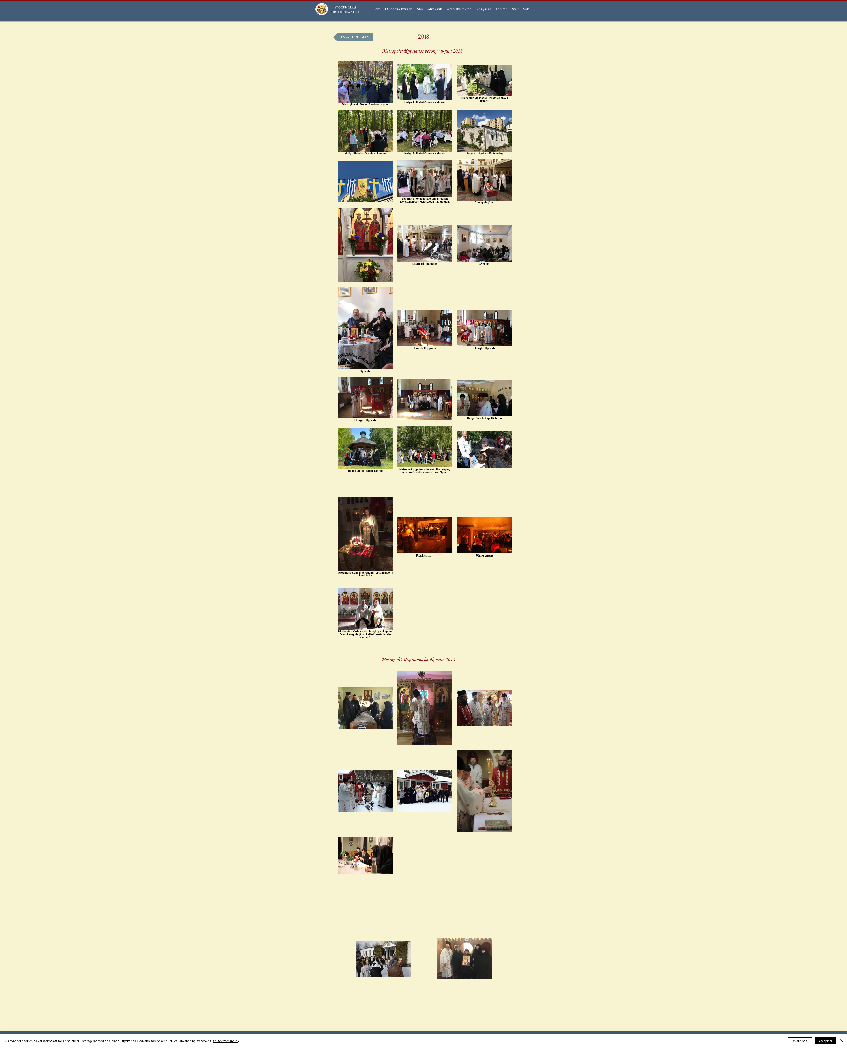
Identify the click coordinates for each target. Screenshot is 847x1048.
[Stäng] (841, 1040)
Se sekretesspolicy (226, 1041)
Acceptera (826, 1041)
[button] (399, 9)
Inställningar (799, 1041)
